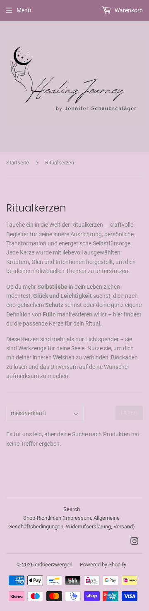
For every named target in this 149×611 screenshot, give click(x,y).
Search (71, 509)
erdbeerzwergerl (53, 564)
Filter (129, 413)
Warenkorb (128, 10)
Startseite (17, 162)
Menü (24, 10)
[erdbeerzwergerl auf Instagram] (134, 542)
